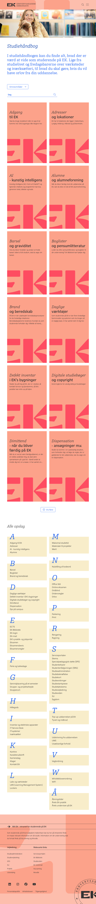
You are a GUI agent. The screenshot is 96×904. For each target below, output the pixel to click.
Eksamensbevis (17, 645)
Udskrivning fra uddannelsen (65, 737)
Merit (54, 549)
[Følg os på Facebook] (26, 884)
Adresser (63, 114)
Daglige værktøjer (18, 593)
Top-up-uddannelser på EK (64, 716)
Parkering (56, 614)
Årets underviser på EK (62, 805)
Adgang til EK (16, 543)
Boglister (68, 243)
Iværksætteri (15, 734)
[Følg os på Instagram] (17, 884)
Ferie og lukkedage (18, 666)
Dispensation (67, 443)
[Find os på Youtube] (34, 884)
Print (54, 617)
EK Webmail (37, 865)
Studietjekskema (59, 686)
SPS (8, 861)
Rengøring (56, 634)
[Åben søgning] (82, 4)
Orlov (54, 596)
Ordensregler (58, 593)
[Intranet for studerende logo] (23, 4)
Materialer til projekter (61, 546)
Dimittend (21, 445)
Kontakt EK (15, 764)
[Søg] (55, 94)
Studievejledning (59, 690)
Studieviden (57, 693)
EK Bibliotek (15, 629)
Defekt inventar (22, 377)
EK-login (14, 633)
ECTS (12, 626)
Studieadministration (61, 671)
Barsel (20, 243)
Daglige (60, 309)
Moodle (36, 872)
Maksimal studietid (60, 543)
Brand (20, 309)
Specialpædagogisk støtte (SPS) (66, 661)
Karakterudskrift (17, 754)
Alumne (67, 177)
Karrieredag (15, 758)
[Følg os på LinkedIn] (9, 884)
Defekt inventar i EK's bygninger (24, 596)
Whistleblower (27, 891)
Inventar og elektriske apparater (24, 724)
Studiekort (56, 677)
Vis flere (49, 509)
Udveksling (11, 872)
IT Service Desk (16, 728)
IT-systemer (15, 731)
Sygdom (55, 699)
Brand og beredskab (19, 576)
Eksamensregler (17, 648)
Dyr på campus (16, 609)
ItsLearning (37, 869)
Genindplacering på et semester (24, 683)
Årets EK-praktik (59, 802)
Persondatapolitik (13, 891)
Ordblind (56, 590)
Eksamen (14, 642)
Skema (55, 658)
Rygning (55, 638)
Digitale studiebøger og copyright (24, 599)
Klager (13, 761)
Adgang (15, 114)
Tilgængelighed (41, 891)
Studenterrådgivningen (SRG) (65, 668)
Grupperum (15, 690)
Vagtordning (57, 761)
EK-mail (13, 636)
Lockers (13, 788)
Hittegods (14, 707)
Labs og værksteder (18, 781)
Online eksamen (59, 587)
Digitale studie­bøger (69, 377)
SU (53, 696)
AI (25, 177)
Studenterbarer (58, 664)
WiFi (54, 781)
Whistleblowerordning (62, 778)
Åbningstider (57, 799)
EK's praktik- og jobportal (21, 639)
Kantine (13, 751)
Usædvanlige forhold (61, 743)
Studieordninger (59, 680)
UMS (54, 740)
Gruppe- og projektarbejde (21, 686)
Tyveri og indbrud (60, 720)
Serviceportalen (59, 655)
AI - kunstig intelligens (20, 549)
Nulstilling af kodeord (61, 566)
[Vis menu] (87, 5)
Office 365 (56, 584)
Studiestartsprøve (59, 683)
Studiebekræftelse (60, 674)
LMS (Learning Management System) (26, 785)
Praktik (9, 869)
